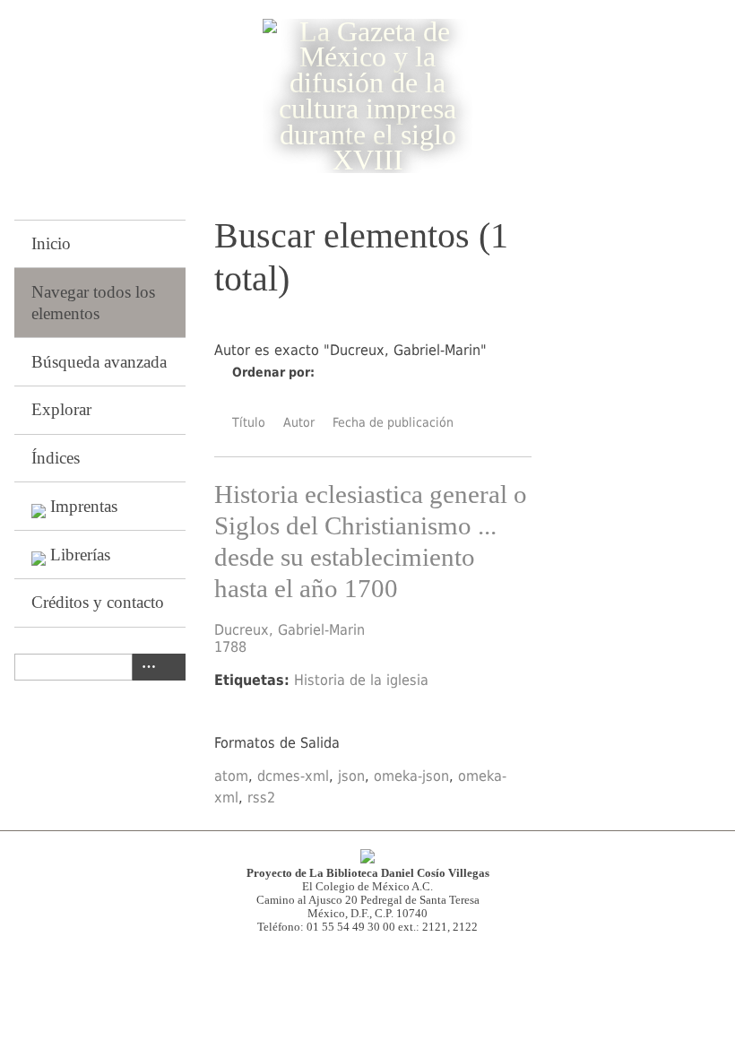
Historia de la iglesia (361, 680)
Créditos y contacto (97, 602)
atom (231, 776)
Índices (55, 457)
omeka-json (411, 776)
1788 (230, 646)
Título (248, 422)
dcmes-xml (293, 776)
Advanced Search (145, 667)
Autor (299, 422)
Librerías (80, 554)
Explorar (61, 409)
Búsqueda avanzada (99, 361)
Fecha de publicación (393, 422)
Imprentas (83, 506)
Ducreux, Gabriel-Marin (289, 629)
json (351, 776)
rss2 (261, 797)
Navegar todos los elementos (93, 302)
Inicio (51, 243)
